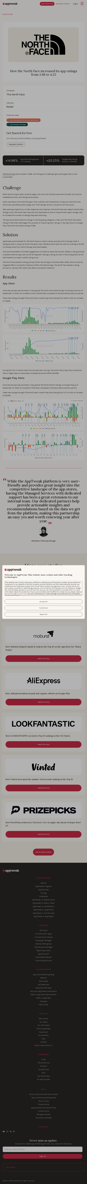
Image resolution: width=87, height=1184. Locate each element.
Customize (43, 608)
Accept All (44, 602)
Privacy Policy (22, 594)
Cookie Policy (10, 594)
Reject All (43, 614)
